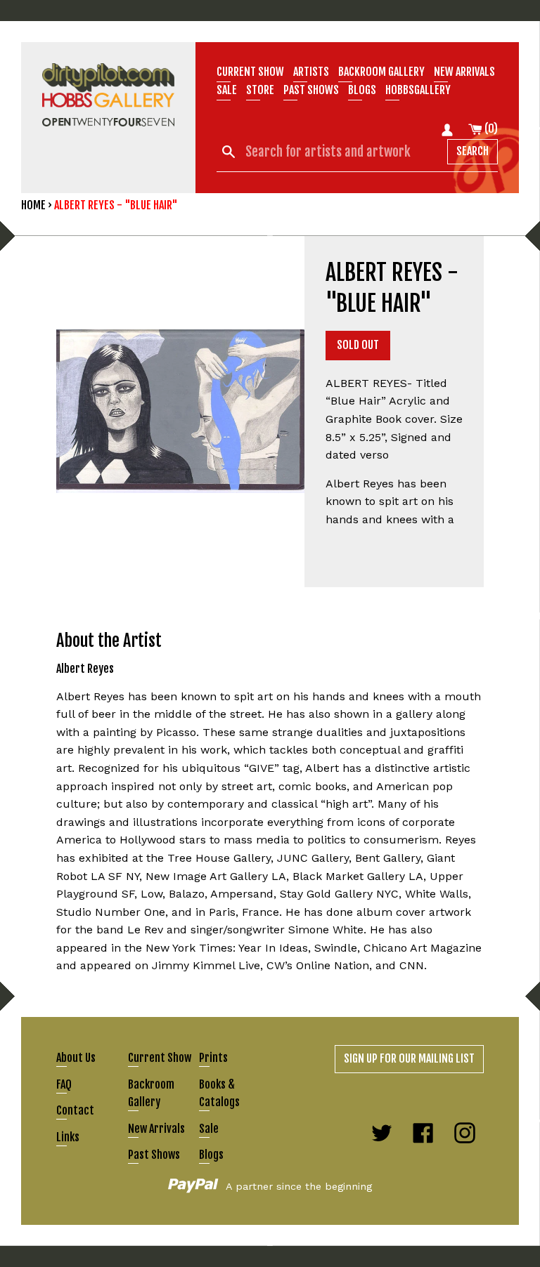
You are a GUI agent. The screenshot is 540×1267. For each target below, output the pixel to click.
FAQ (64, 1084)
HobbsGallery (418, 90)
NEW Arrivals (464, 72)
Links (67, 1137)
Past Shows (311, 90)
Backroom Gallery (381, 72)
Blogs (362, 90)
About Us (76, 1058)
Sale (227, 90)
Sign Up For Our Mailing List (409, 1058)
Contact (75, 1110)
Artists (311, 72)
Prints (213, 1058)
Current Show (250, 72)
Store (260, 90)
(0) (490, 129)
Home (33, 205)
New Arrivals (156, 1129)
